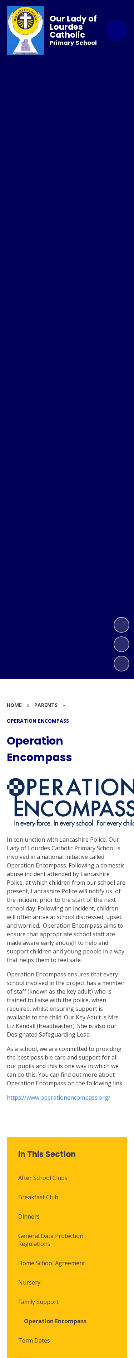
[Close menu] (116, 30)
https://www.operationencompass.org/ (58, 1097)
